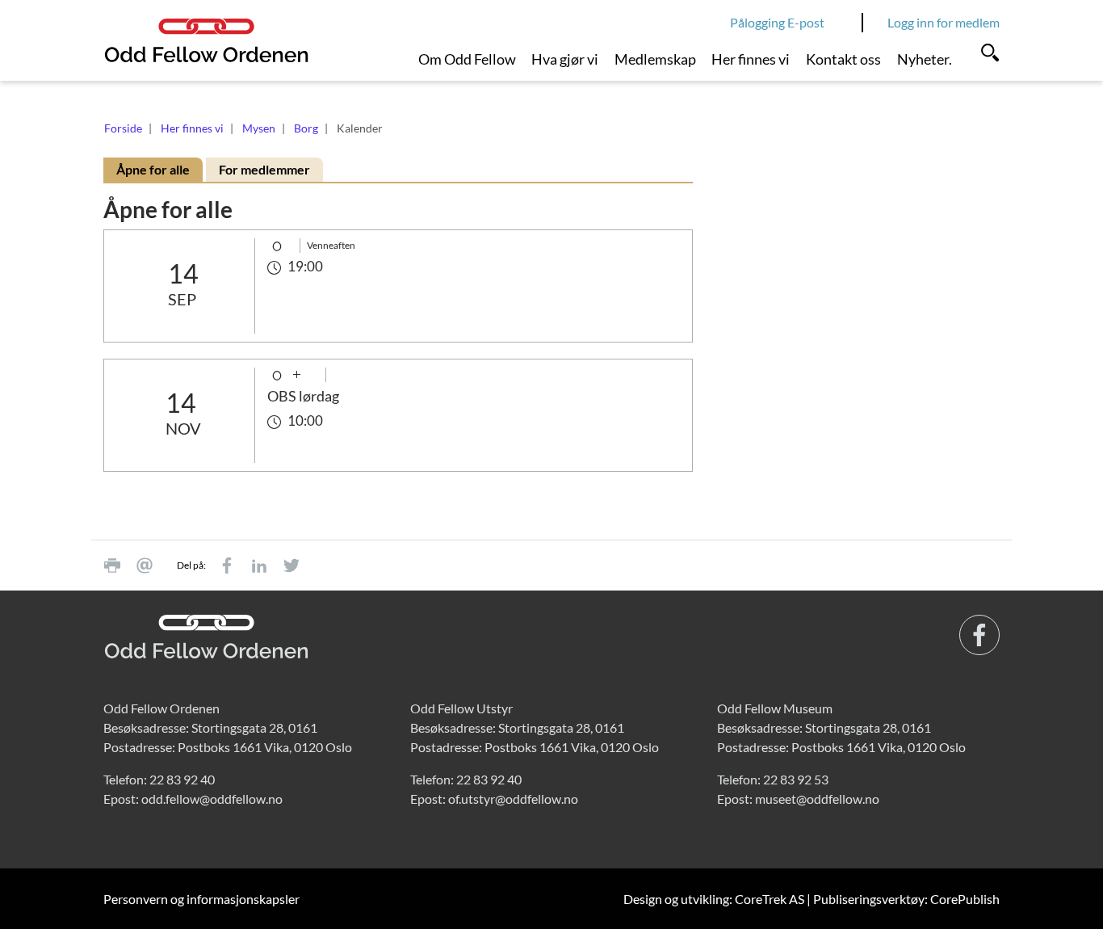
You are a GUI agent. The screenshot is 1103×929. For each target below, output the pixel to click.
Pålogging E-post (777, 22)
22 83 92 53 (795, 779)
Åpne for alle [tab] (153, 169)
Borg (306, 128)
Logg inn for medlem (943, 22)
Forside (123, 128)
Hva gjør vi (564, 59)
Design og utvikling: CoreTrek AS (713, 898)
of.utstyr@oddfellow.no (513, 798)
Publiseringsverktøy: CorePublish (906, 898)
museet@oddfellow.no (817, 798)
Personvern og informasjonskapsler (201, 898)
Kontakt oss (843, 59)
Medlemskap (655, 59)
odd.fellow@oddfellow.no (212, 798)
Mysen (258, 128)
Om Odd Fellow (467, 59)
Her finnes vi (750, 59)
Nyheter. (924, 59)
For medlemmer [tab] (264, 169)
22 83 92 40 (182, 779)
